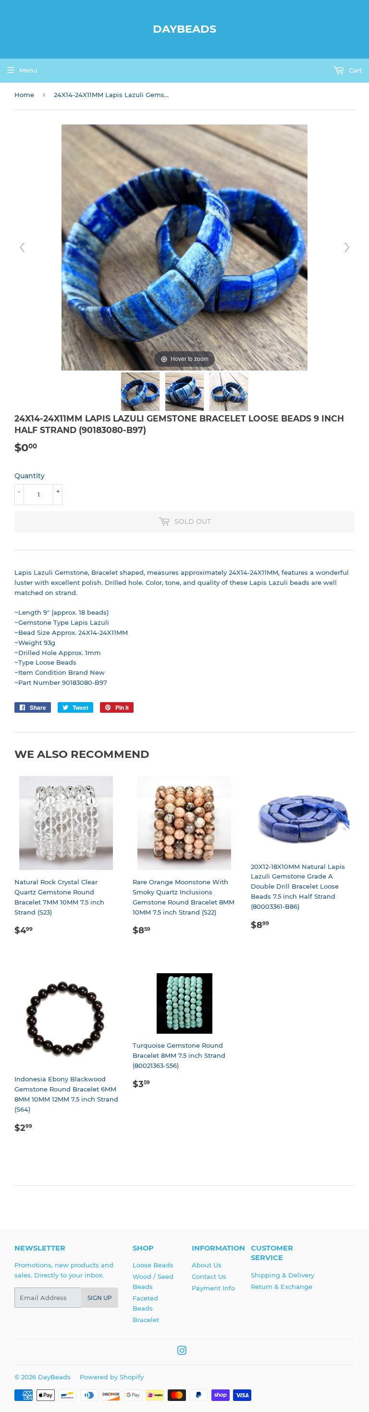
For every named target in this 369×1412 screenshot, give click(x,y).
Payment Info (213, 1288)
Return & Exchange (281, 1286)
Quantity (29, 475)
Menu (28, 70)
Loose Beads (153, 1265)
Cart (354, 70)
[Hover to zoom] (185, 247)
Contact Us (209, 1276)
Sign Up (99, 1297)
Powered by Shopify (112, 1377)
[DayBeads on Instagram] (182, 1352)
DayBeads (184, 29)
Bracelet (146, 1320)
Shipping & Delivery (282, 1275)
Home (24, 95)
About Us (206, 1265)
